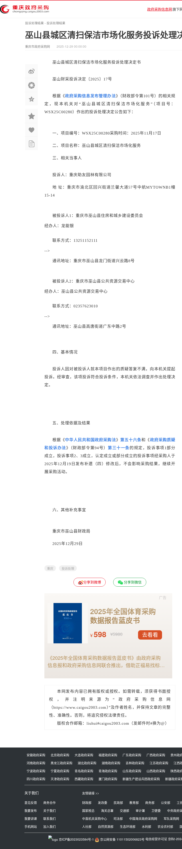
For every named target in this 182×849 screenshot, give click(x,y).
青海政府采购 (108, 771)
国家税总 (88, 810)
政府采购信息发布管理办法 (90, 96)
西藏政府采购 (84, 779)
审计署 (140, 810)
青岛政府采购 (84, 771)
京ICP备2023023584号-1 (76, 839)
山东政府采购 (132, 771)
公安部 (165, 802)
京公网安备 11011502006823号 (122, 839)
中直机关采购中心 (94, 818)
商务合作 (49, 802)
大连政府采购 (84, 755)
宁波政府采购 (36, 771)
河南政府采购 (36, 763)
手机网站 (30, 826)
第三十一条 (119, 448)
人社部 (86, 826)
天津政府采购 (60, 779)
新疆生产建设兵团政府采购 (141, 779)
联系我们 (49, 818)
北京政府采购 (60, 755)
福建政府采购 (108, 755)
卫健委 (156, 810)
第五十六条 (131, 440)
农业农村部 (165, 826)
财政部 (86, 802)
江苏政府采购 (159, 763)
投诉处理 (68, 568)
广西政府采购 (155, 755)
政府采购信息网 (159, 9)
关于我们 (49, 810)
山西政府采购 (155, 771)
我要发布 (30, 810)
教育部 (134, 802)
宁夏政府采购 (60, 771)
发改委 (102, 802)
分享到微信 (132, 582)
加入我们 (49, 826)
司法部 (118, 818)
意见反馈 (30, 802)
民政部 (118, 802)
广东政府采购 (132, 755)
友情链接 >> (90, 793)
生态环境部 (127, 826)
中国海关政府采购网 (143, 818)
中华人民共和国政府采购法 (90, 440)
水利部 (146, 826)
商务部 (149, 802)
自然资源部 (105, 826)
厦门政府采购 (108, 779)
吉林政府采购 (135, 763)
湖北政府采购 (87, 763)
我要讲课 (30, 818)
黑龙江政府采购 (61, 763)
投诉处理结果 (34, 23)
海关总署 (107, 810)
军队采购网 (171, 818)
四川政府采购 (36, 779)
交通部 (124, 810)
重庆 (50, 568)
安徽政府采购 (36, 755)
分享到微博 (92, 582)
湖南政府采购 (111, 763)
